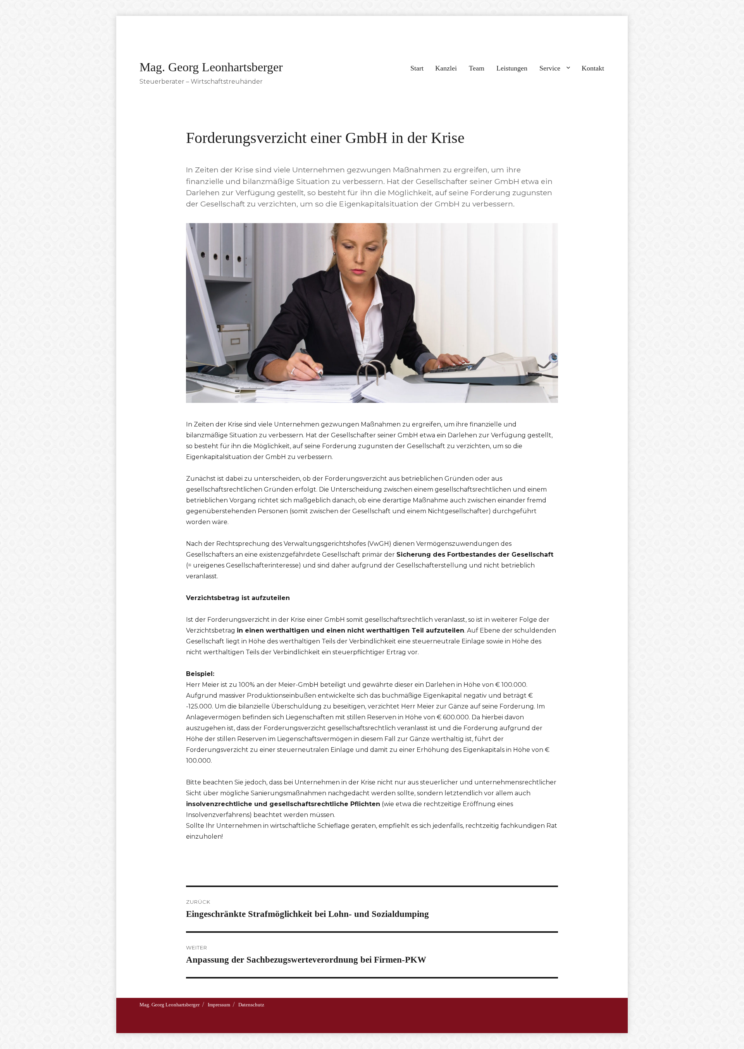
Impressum (219, 1005)
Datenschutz (251, 1005)
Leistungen (511, 68)
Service (549, 68)
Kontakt (593, 68)
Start (417, 68)
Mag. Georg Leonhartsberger (211, 67)
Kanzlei (446, 68)
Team (476, 68)
